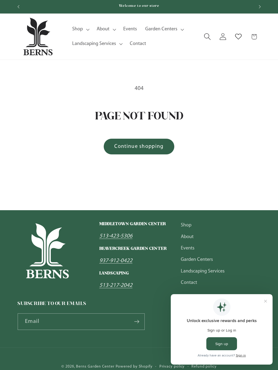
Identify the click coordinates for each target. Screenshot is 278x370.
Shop (186, 225)
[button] (80, 29)
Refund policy (204, 367)
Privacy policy (172, 367)
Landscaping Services (203, 271)
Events (187, 248)
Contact (189, 282)
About (187, 236)
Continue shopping (138, 146)
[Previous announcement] (18, 6)
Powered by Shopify (134, 367)
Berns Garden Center (95, 367)
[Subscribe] (136, 321)
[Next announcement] (260, 6)
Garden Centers (197, 259)
